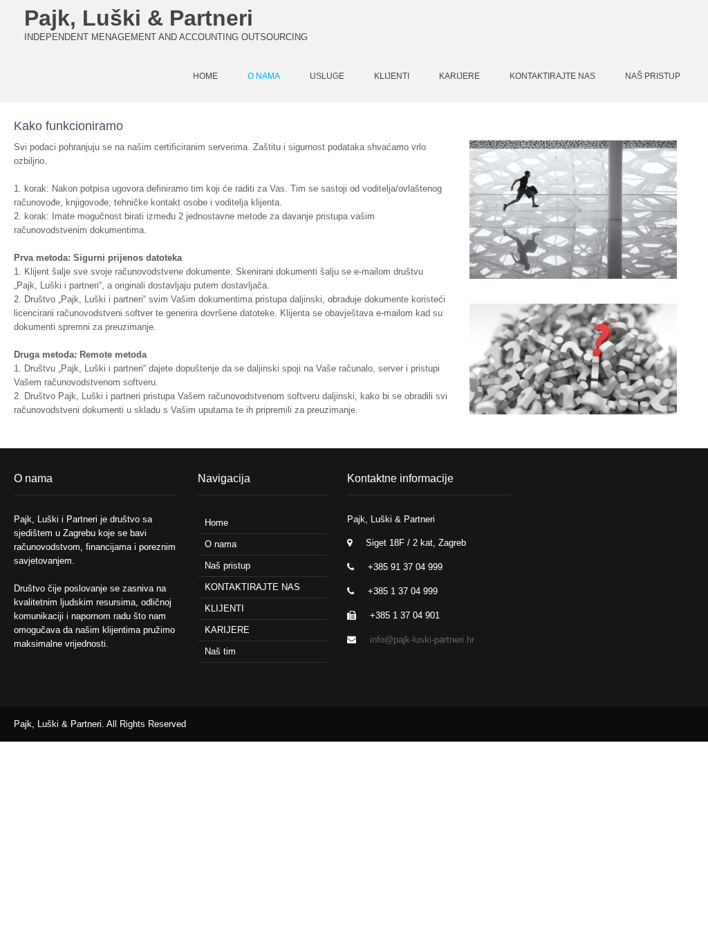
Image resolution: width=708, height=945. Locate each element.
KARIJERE (459, 76)
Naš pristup (652, 76)
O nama (264, 76)
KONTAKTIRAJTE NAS (552, 76)
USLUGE (327, 76)
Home (216, 522)
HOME (205, 76)
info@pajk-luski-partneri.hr (422, 639)
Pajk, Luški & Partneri (138, 18)
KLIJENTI (391, 76)
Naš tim (220, 651)
